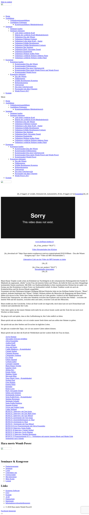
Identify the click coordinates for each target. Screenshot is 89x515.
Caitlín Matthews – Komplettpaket (18, 349)
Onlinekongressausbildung (20, 20)
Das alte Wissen (20, 76)
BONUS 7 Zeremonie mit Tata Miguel (20, 424)
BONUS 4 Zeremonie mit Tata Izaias (19, 418)
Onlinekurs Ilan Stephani (24, 47)
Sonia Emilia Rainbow (14, 403)
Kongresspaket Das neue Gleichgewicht (29, 68)
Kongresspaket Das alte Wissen (26, 64)
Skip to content (6, 2)
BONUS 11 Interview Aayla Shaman (19, 432)
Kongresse (9, 60)
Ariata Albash (11, 345)
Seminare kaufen (16, 29)
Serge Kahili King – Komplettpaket (19, 397)
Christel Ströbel (11, 351)
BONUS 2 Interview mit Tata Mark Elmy (21, 414)
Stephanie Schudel (12, 401)
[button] (44, 97)
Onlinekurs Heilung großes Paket (27, 54)
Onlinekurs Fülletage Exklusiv (26, 39)
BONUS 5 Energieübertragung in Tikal (20, 420)
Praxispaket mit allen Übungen (26, 89)
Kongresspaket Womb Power (25, 72)
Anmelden (79, 194)
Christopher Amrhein (13, 355)
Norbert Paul (10, 380)
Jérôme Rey (10, 370)
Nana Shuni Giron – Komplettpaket (19, 378)
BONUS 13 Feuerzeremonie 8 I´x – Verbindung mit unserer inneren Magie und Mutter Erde (39, 436)
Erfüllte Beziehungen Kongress (26, 81)
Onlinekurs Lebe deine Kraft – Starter (28, 41)
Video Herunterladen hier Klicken (44, 249)
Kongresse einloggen (18, 74)
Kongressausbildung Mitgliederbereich (29, 24)
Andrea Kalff (10, 343)
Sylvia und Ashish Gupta (15, 407)
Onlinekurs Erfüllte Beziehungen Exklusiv (30, 45)
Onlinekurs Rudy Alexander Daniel (28, 49)
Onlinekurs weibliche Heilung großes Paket (31, 58)
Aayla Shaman (11, 337)
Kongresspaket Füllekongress (25, 66)
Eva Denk (9, 357)
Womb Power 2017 (22, 91)
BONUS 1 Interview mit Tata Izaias (19, 411)
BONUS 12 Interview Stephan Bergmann (21, 434)
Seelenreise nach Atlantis (15, 438)
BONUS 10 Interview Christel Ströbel (20, 430)
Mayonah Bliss (11, 376)
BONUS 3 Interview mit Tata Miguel (19, 416)
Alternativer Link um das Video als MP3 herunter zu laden (44, 259)
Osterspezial (19, 85)
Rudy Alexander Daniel (14, 391)
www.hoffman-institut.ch (44, 242)
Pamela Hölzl (10, 384)
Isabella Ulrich (11, 368)
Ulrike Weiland (11, 409)
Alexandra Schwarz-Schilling (16, 339)
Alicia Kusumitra (12, 341)
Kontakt (8, 93)
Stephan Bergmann (13, 399)
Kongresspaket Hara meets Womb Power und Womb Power (37, 70)
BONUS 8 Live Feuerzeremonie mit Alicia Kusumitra (25, 426)
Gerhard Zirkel (11, 362)
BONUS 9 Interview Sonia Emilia (18, 428)
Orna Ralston (10, 382)
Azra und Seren (11, 347)
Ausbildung (10, 18)
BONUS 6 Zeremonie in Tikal (17, 422)
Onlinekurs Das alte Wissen (25, 37)
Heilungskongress (21, 83)
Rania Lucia (10, 389)
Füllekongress (20, 78)
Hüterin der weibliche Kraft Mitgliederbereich (31, 35)
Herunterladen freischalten (44, 269)
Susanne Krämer (12, 405)
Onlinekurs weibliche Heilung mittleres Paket (31, 56)
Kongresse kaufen (16, 62)
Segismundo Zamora (13, 395)
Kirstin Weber (11, 372)
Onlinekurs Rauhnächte (23, 51)
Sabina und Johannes (13, 393)
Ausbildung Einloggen (18, 22)
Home (8, 16)
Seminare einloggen (17, 31)
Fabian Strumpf (11, 360)
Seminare (9, 27)
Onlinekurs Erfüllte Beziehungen (27, 43)
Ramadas (9, 387)
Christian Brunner (12, 353)
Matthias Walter (11, 374)
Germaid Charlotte (12, 364)
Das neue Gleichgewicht (24, 87)
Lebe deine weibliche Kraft (25, 33)
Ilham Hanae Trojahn (13, 366)
